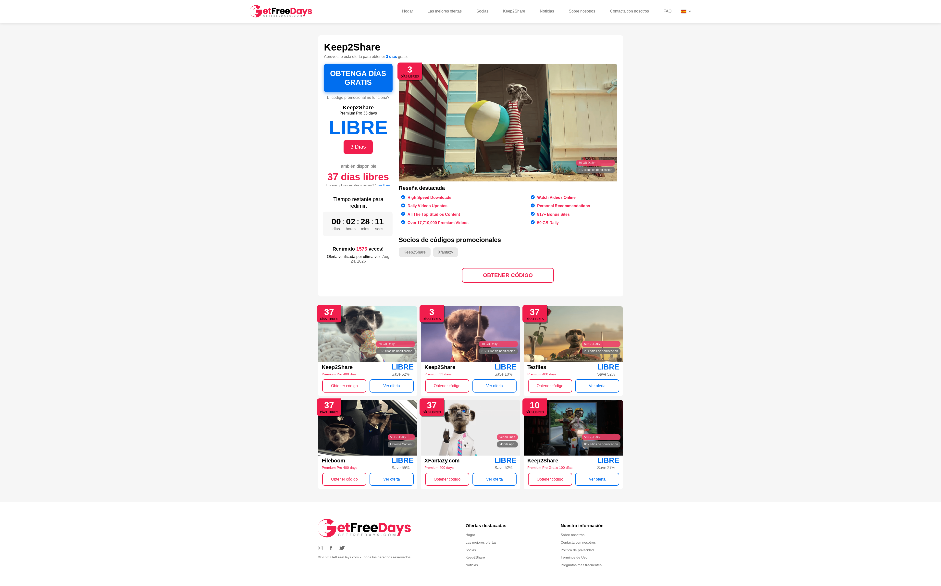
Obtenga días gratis (358, 77)
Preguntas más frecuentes (581, 565)
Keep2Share (514, 11)
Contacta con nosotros (629, 11)
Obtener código (508, 275)
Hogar (407, 11)
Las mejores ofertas (445, 11)
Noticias (547, 11)
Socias (482, 11)
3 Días (358, 147)
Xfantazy (445, 252)
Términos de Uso (574, 557)
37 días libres (358, 176)
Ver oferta (391, 386)
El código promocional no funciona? (358, 97)
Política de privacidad (577, 550)
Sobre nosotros (582, 11)
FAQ (667, 11)
